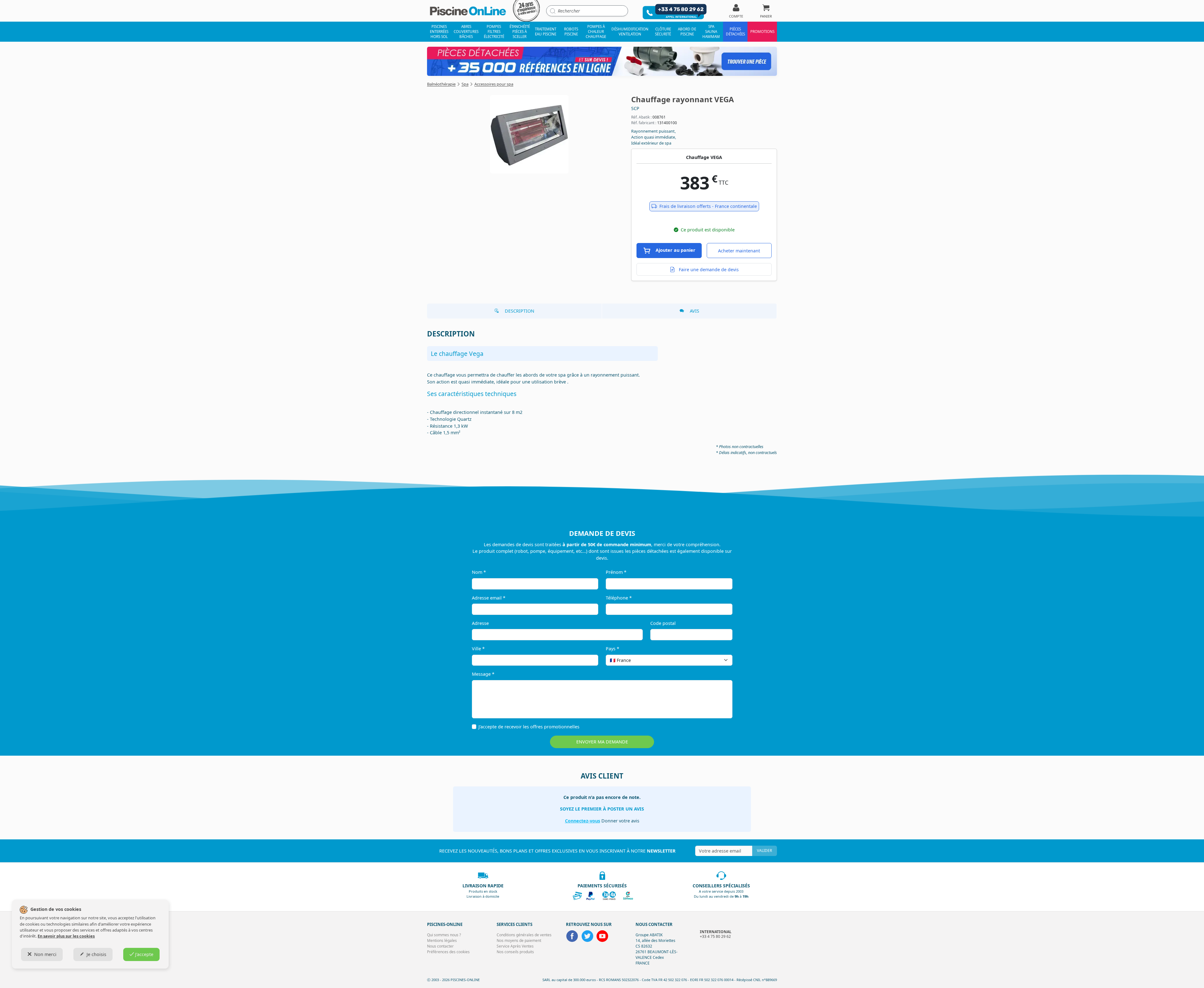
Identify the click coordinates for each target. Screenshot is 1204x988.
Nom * (479, 572)
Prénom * (616, 572)
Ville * (478, 649)
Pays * (612, 649)
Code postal (663, 623)
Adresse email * (488, 598)
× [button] (719, 660)
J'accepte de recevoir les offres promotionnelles (528, 727)
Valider (764, 850)
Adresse (480, 623)
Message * (483, 674)
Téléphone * (619, 598)
